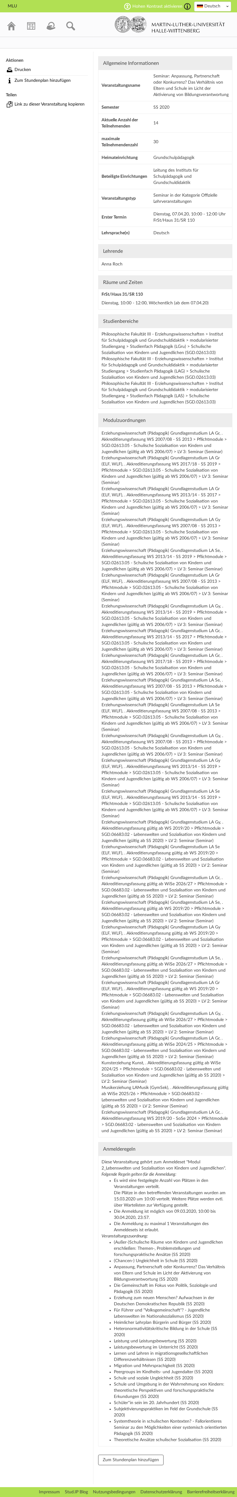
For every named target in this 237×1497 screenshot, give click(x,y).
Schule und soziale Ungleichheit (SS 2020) (153, 1378)
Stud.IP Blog (76, 1492)
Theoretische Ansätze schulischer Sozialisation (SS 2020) (167, 1440)
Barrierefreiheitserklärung (211, 1492)
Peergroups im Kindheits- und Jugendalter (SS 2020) (163, 1372)
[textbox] (212, 6)
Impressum (49, 1492)
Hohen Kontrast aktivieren (157, 6)
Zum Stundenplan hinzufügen (43, 80)
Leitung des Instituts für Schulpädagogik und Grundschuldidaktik (175, 176)
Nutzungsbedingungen (114, 1492)
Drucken (23, 70)
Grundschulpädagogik (173, 158)
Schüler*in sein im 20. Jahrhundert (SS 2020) (156, 1403)
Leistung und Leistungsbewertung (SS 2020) (155, 1341)
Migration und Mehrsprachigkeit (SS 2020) (154, 1366)
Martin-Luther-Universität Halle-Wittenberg (170, 24)
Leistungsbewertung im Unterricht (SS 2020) (156, 1347)
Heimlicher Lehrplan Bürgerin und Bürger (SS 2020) (162, 1322)
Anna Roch (112, 264)
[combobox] (212, 6)
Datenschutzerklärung (161, 1492)
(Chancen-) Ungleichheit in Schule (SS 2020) (156, 1261)
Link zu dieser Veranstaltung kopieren (50, 104)
